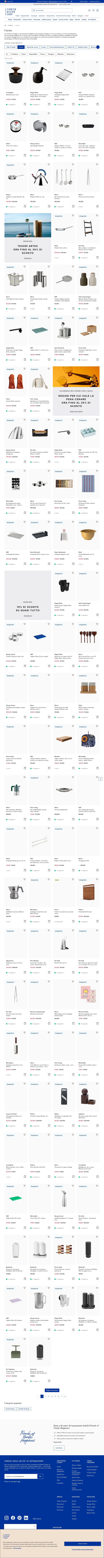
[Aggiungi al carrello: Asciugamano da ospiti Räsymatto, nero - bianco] (25, 513)
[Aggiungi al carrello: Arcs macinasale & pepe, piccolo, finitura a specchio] (97, 819)
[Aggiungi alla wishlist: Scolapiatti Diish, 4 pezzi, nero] (49, 522)
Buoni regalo (91, 1507)
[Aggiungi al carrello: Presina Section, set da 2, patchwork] (73, 1279)
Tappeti (55, 19)
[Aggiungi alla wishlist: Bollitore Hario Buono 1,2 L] (73, 828)
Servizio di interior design (63, 16)
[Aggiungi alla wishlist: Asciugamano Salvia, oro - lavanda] (24, 1083)
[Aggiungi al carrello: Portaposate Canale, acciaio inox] (49, 308)
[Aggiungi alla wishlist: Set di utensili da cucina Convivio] (73, 164)
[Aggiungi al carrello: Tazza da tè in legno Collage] (73, 1176)
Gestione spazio (46, 19)
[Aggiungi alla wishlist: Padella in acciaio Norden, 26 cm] (24, 164)
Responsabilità (76, 1468)
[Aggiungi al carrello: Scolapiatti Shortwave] (25, 564)
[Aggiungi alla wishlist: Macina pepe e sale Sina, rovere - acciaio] (97, 675)
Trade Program (92, 1470)
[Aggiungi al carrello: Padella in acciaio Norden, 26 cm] (25, 206)
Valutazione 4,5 (55, 1)
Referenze (90, 1475)
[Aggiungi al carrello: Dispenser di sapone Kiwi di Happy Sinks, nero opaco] (49, 104)
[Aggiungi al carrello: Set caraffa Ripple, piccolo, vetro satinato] (49, 819)
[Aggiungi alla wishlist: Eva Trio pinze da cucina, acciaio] (24, 981)
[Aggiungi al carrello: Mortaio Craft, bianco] (49, 1023)
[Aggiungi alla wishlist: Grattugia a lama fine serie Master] (24, 1032)
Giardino (77, 19)
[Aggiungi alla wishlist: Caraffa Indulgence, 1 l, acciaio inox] (73, 1185)
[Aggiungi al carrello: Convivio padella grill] (73, 819)
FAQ (58, 1480)
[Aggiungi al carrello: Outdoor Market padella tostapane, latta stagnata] (73, 308)
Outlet (86, 16)
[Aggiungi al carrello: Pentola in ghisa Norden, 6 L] (49, 1125)
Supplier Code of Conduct (77, 1484)
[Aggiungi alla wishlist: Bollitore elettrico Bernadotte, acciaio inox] (49, 1288)
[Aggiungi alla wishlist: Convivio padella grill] (73, 777)
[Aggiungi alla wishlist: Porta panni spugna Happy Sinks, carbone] (24, 317)
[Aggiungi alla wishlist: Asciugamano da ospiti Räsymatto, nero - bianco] (24, 471)
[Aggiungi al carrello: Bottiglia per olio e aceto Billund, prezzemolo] (97, 1176)
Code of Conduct (77, 1480)
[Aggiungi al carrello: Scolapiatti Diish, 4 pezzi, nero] (49, 564)
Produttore (14, 54)
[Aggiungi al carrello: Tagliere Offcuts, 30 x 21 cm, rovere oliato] (73, 768)
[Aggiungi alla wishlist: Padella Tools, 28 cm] (73, 215)
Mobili (10, 19)
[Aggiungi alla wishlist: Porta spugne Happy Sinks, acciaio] (73, 1288)
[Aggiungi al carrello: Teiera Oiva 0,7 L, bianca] (49, 1228)
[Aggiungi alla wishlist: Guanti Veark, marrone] (24, 368)
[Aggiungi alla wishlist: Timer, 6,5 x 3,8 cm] (24, 113)
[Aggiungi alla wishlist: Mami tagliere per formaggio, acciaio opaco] (73, 981)
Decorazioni (36, 19)
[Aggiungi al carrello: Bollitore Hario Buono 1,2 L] (73, 870)
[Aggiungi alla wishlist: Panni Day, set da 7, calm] (73, 471)
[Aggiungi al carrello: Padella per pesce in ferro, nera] (25, 972)
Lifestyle (84, 19)
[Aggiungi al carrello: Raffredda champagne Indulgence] (25, 462)
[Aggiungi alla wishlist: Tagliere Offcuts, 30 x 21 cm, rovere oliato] (73, 726)
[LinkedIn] (26, 1518)
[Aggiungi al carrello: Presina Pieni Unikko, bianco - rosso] (97, 1074)
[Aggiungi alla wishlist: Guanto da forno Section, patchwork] (24, 726)
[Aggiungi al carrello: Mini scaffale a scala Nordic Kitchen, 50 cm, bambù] (97, 257)
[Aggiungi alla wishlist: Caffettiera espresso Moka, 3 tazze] (24, 879)
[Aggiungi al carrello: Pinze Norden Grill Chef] (49, 1176)
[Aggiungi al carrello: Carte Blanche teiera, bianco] (25, 308)
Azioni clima (76, 1477)
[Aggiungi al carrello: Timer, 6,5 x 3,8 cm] (25, 155)
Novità (17, 16)
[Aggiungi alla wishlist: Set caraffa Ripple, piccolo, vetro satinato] (49, 777)
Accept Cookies (82, 1544)
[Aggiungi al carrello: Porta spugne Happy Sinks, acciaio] (73, 1330)
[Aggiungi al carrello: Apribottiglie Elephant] (49, 155)
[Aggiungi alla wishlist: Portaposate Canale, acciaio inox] (49, 266)
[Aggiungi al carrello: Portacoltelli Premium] (97, 921)
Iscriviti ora (59, 1448)
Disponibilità (33, 54)
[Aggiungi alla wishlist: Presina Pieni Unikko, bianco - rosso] (97, 1032)
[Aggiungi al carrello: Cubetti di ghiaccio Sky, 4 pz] (25, 666)
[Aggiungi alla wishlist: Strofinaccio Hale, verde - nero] (73, 1032)
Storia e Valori (76, 1465)
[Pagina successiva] (65, 1396)
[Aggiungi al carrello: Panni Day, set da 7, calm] (73, 513)
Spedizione (60, 1474)
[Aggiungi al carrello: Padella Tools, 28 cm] (73, 257)
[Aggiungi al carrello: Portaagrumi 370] (97, 870)
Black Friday (91, 1513)
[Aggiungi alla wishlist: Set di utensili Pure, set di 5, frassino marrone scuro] (97, 624)
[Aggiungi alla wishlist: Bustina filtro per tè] (73, 930)
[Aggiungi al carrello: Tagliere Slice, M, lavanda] (25, 1330)
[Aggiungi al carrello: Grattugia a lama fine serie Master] (25, 1074)
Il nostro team (91, 1473)
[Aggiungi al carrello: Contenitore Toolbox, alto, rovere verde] (25, 1381)
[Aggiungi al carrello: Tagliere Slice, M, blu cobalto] (49, 666)
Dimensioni (70, 54)
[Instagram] (6, 1518)
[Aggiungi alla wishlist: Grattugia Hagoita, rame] (73, 522)
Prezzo (42, 54)
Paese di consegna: (10, 1481)
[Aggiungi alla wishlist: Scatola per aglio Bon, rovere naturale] (97, 317)
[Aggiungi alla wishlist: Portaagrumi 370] (97, 828)
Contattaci (60, 1483)
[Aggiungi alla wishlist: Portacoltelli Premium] (97, 879)
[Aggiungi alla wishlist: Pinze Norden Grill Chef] (49, 1134)
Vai (40, 1476)
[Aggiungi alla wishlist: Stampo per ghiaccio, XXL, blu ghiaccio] (97, 419)
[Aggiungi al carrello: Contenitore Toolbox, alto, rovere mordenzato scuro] (49, 972)
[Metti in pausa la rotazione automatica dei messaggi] (71, 1)
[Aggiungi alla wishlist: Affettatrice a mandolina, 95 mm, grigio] (73, 1083)
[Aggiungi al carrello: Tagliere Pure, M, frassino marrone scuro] (49, 717)
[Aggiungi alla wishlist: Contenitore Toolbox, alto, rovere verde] (24, 1339)
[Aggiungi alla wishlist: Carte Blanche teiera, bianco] (24, 266)
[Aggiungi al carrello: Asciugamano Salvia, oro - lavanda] (25, 1125)
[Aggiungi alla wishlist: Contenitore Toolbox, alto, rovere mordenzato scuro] (49, 930)
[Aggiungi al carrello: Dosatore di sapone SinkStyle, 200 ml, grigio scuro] (97, 1279)
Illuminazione (17, 19)
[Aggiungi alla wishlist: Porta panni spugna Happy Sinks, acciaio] (73, 419)
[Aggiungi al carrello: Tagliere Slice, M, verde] (25, 1228)
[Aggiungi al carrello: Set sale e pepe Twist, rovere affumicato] (97, 1125)
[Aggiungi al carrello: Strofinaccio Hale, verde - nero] (73, 1074)
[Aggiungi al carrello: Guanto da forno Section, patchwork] (25, 768)
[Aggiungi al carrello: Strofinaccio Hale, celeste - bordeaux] (97, 513)
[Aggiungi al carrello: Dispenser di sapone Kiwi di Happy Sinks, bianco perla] (73, 666)
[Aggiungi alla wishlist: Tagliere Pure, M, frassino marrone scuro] (49, 675)
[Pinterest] (19, 1518)
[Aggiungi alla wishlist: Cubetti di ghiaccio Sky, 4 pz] (24, 624)
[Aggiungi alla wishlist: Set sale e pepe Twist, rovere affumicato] (97, 1083)
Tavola (74, 1516)
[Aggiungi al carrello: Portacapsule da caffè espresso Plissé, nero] (73, 717)
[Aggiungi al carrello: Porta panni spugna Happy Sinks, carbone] (25, 359)
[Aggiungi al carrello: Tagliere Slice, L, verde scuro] (49, 359)
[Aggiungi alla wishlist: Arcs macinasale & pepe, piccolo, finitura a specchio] (97, 777)
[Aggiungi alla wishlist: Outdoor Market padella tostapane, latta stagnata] (73, 266)
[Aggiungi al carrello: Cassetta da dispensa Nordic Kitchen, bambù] (49, 462)
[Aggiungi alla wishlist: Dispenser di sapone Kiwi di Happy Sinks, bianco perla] (73, 624)
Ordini (59, 1467)
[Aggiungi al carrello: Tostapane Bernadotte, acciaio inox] (25, 717)
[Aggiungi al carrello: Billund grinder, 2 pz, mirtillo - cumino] (25, 1176)
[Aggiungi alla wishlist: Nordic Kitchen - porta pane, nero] (97, 1185)
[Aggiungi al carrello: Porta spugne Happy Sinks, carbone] (73, 615)
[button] (89, 10)
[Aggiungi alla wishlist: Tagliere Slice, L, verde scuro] (49, 317)
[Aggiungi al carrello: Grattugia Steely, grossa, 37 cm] (25, 870)
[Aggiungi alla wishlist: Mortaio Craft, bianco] (49, 981)
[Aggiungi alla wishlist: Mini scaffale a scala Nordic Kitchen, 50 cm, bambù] (97, 215)
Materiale (61, 54)
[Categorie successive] (98, 47)
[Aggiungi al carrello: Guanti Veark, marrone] (25, 410)
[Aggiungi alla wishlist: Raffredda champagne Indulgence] (24, 419)
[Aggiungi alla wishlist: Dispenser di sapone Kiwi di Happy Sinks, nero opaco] (49, 62)
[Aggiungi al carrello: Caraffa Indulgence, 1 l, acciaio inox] (73, 1228)
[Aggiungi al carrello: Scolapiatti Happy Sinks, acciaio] (73, 104)
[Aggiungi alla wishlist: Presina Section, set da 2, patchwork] (73, 1237)
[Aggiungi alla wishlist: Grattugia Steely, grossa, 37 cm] (24, 828)
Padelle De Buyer (24, 1409)
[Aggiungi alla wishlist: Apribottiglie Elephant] (49, 113)
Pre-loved (60, 1510)
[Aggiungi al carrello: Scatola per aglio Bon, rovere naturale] (97, 359)
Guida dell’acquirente (77, 1489)
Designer (51, 54)
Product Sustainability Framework (76, 1472)
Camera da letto (63, 19)
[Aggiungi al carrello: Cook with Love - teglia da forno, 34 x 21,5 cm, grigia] (97, 155)
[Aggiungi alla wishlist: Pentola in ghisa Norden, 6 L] (49, 1083)
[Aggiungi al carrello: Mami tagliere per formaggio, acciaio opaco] (73, 1023)
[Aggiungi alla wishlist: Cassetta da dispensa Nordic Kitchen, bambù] (49, 419)
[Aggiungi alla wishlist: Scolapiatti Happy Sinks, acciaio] (73, 62)
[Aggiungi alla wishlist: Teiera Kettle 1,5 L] (97, 573)
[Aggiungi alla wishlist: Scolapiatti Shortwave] (24, 522)
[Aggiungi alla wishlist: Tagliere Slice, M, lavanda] (24, 1288)
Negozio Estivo (25, 16)
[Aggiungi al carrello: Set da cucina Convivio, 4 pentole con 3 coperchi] (49, 513)
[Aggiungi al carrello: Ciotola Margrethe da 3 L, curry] (97, 564)
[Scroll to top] (100, 779)
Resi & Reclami (62, 1477)
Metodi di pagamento (60, 1470)
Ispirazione (42, 16)
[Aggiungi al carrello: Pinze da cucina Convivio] (97, 206)
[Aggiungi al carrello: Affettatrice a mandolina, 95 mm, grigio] (73, 1125)
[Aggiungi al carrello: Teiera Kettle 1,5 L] (97, 615)
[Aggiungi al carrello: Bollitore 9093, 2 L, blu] (49, 206)
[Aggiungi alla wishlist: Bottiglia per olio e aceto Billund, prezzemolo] (97, 1134)
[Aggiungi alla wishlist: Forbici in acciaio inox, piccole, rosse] (73, 879)
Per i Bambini (92, 19)
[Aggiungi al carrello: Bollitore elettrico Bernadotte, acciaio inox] (49, 1330)
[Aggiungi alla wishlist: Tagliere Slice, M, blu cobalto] (49, 624)
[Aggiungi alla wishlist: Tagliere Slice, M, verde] (24, 1185)
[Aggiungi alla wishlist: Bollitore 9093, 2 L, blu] (49, 164)
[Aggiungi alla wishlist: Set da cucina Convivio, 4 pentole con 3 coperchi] (49, 471)
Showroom (60, 1504)
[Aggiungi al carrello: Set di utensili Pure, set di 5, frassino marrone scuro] (97, 666)
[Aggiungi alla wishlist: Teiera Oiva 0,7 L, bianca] (49, 1185)
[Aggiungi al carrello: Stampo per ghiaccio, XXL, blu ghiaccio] (97, 462)
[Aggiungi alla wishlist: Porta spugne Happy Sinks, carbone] (73, 573)
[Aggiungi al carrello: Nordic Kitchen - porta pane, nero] (97, 1228)
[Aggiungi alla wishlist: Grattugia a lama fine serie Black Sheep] (49, 879)
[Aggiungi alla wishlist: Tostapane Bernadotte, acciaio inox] (24, 675)
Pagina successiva (52, 1390)
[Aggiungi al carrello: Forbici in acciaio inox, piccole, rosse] (73, 921)
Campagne (34, 16)
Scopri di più (57, 1442)
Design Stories (51, 16)
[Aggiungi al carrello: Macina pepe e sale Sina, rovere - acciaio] (97, 717)
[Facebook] (13, 1518)
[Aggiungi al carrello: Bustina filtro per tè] (73, 972)
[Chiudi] (34, 1526)
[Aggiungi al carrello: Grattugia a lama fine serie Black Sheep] (49, 921)
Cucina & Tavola (27, 19)
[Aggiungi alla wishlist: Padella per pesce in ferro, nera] (24, 930)
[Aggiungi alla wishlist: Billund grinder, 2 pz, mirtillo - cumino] (24, 1134)
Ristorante (60, 1507)
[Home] (5, 25)
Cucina (74, 1513)
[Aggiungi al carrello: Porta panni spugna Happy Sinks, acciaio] (73, 462)
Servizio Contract (92, 1467)
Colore (24, 54)
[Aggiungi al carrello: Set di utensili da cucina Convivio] (73, 206)
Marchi (74, 16)
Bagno (71, 19)
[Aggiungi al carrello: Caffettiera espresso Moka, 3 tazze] (25, 921)
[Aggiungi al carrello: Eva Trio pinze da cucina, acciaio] (25, 1023)
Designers (80, 16)
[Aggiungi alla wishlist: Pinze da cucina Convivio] (97, 164)
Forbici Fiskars (10, 1409)
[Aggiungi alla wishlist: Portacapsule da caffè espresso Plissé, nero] (73, 675)
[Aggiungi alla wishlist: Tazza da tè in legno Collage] (73, 1134)
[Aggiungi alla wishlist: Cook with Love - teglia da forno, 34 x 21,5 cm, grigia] (97, 113)
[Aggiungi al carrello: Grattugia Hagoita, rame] (73, 564)
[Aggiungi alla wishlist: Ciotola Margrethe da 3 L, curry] (97, 522)
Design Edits (91, 1504)
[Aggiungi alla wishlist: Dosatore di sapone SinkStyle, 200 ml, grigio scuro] (97, 1237)
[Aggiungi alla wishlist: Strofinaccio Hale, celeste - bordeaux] (97, 471)
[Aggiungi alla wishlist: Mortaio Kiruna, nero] (24, 62)
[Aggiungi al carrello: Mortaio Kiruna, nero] (25, 104)
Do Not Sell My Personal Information (82, 1549)
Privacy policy (17, 1548)
